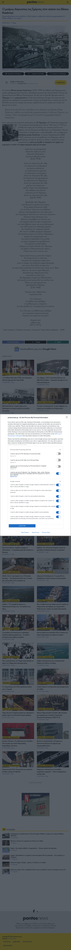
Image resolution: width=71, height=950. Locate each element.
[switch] (58, 453)
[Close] (67, 417)
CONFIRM (22, 526)
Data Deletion (25, 532)
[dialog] (35, 475)
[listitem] (35, 450)
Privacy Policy (46, 532)
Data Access (35, 532)
